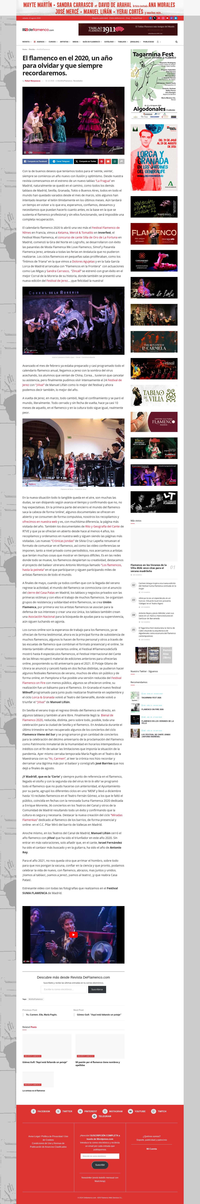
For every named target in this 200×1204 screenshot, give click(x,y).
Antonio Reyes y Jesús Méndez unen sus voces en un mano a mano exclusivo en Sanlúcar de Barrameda (156, 616)
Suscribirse (97, 989)
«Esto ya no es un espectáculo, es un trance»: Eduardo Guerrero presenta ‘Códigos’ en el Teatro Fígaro (155, 601)
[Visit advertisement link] (100, 8)
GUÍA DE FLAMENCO (91, 41)
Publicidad (148, 41)
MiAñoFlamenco (36, 999)
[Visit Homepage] (38, 29)
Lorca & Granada (43, 697)
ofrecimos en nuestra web (39, 522)
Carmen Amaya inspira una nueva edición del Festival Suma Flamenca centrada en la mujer (157, 586)
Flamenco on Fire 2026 (152, 709)
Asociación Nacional (41, 616)
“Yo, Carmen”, (57, 758)
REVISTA (26, 41)
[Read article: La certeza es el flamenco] (38, 1079)
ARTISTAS (64, 41)
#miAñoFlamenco (43, 49)
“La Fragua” (103, 181)
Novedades (78, 81)
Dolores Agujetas (83, 261)
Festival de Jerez (57, 281)
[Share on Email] (108, 161)
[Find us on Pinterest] (159, 18)
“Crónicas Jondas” (62, 541)
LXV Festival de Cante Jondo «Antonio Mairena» (155, 736)
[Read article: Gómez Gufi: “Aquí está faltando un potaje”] (46, 1046)
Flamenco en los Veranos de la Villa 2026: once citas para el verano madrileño (149, 568)
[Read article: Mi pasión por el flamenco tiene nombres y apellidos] (100, 1046)
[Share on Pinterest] (101, 161)
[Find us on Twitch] (171, 18)
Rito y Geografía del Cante (102, 526)
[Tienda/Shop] (136, 18)
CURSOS (52, 41)
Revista (32, 49)
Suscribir (100, 1165)
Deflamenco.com (90, 1198)
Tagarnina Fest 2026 (151, 698)
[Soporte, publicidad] (100, 18)
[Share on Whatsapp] (115, 161)
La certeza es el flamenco (33, 1090)
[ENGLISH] (134, 41)
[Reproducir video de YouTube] (73, 935)
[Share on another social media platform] (121, 161)
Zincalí (76, 271)
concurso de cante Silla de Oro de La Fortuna (88, 237)
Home (24, 49)
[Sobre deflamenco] (116, 18)
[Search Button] (177, 41)
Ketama (63, 232)
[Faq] (128, 18)
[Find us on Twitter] (154, 18)
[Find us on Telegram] (176, 18)
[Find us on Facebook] (150, 18)
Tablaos (122, 41)
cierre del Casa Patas (41, 593)
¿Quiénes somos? (152, 1136)
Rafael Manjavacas (32, 81)
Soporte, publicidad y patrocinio (151, 1140)
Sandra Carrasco (58, 271)
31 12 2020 (49, 81)
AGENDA (40, 41)
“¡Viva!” (39, 385)
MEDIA (75, 41)
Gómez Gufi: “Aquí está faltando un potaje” (44, 1062)
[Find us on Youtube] (167, 18)
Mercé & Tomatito (81, 232)
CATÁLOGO (109, 41)
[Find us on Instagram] (163, 18)
